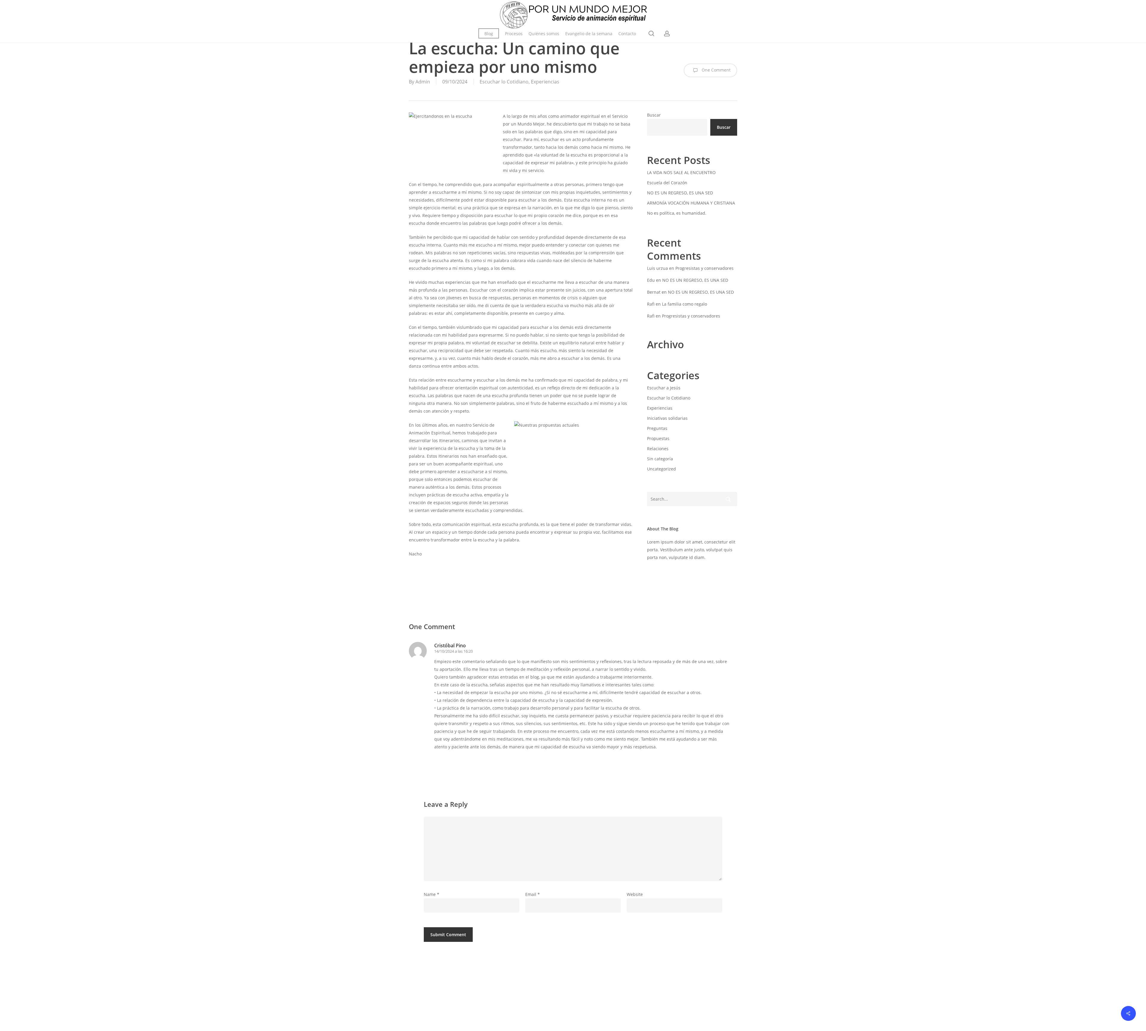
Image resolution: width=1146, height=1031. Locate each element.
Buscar (654, 115)
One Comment (715, 70)
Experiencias (545, 81)
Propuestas (658, 438)
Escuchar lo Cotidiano (504, 81)
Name (431, 894)
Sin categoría (660, 459)
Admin (422, 81)
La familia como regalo (684, 304)
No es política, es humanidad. (676, 213)
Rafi (650, 304)
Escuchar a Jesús (663, 388)
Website (635, 894)
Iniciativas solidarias (667, 418)
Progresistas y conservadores (704, 268)
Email (532, 894)
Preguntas (657, 428)
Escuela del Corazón (667, 182)
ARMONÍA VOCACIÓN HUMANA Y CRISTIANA (691, 203)
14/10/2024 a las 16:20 (453, 651)
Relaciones (657, 448)
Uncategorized (661, 469)
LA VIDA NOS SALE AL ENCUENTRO (681, 172)
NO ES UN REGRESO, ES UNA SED (680, 193)
